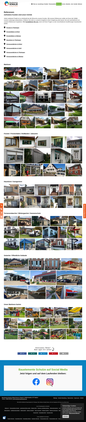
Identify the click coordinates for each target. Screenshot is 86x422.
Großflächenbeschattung (15, 410)
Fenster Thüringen (11, 418)
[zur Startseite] (11, 4)
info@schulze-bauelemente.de (20, 399)
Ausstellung (40, 4)
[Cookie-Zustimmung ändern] (4, 417)
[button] (22, 353)
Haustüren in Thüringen (13, 40)
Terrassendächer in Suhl (13, 48)
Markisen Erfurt (34, 408)
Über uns (35, 4)
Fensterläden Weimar (27, 418)
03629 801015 (9, 399)
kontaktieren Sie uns (32, 22)
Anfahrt (82, 398)
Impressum (76, 398)
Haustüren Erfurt (50, 412)
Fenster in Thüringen (12, 27)
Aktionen (80, 4)
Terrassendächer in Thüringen (15, 52)
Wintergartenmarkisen (54, 408)
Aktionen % (7, 408)
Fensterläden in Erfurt (13, 32)
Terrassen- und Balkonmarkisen (43, 408)
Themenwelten (52, 4)
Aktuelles (68, 4)
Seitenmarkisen (7, 410)
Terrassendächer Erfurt (44, 418)
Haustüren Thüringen (35, 418)
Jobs (72, 4)
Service (63, 4)
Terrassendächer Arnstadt (14, 408)
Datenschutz (70, 398)
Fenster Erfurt (35, 412)
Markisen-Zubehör (45, 410)
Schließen (65, 416)
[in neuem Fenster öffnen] (36, 381)
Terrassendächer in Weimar (14, 56)
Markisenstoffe (23, 410)
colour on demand (38, 410)
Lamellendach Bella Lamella (25, 408)
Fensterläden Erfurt (42, 412)
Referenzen (58, 4)
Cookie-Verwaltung (62, 398)
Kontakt (75, 4)
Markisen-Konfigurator (84, 210)
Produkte (46, 4)
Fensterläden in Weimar (13, 36)
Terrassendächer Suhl (53, 418)
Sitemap (55, 398)
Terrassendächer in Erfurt (14, 44)
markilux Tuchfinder (30, 410)
